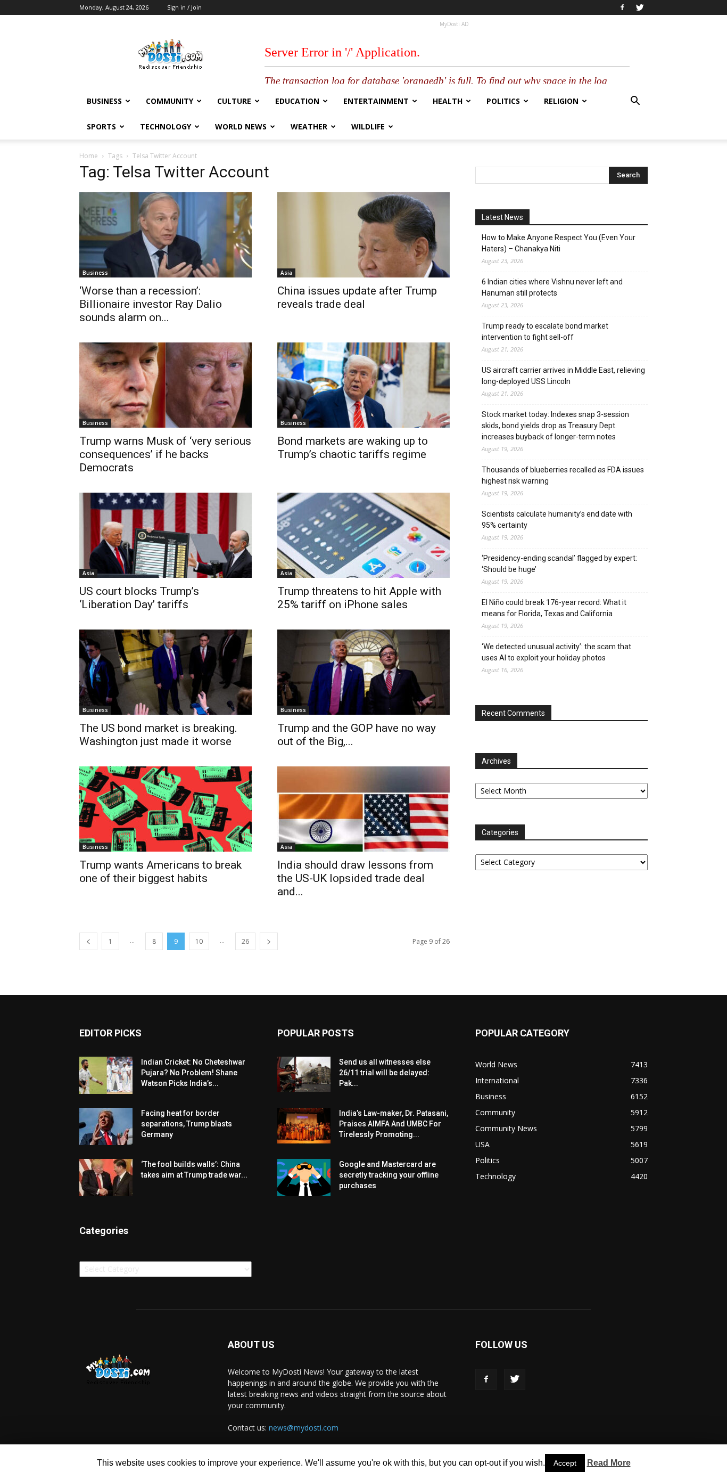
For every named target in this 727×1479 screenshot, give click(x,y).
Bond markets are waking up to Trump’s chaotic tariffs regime (352, 448)
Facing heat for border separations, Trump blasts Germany (186, 1124)
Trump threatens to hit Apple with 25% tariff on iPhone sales (359, 598)
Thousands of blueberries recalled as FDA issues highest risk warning (563, 475)
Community (169, 101)
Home (88, 155)
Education (297, 101)
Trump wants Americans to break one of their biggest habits (160, 872)
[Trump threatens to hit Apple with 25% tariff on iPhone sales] (363, 535)
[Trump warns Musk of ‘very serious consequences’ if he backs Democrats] (165, 385)
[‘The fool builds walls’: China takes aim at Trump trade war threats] (106, 1177)
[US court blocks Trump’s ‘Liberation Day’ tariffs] (165, 535)
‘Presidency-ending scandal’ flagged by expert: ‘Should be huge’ (559, 564)
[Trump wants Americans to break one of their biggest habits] (165, 809)
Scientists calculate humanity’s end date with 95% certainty (557, 519)
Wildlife (368, 126)
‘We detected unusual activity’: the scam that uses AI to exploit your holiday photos (556, 652)
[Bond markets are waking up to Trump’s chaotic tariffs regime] (363, 385)
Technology (165, 126)
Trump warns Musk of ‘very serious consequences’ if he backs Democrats (165, 454)
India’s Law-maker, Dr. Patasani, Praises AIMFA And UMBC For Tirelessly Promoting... (393, 1124)
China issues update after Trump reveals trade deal (357, 297)
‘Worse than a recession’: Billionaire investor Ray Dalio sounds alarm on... (150, 304)
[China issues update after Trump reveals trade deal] (363, 234)
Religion (561, 101)
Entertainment (376, 101)
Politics (503, 101)
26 (245, 941)
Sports (101, 126)
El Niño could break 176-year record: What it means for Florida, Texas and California (554, 608)
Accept (564, 1463)
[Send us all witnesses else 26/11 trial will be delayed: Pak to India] (304, 1074)
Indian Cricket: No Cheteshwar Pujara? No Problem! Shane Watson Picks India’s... (193, 1073)
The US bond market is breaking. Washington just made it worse (158, 735)
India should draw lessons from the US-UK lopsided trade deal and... (355, 878)
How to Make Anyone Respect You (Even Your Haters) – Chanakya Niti (558, 243)
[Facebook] (622, 7)
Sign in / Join (184, 7)
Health (447, 101)
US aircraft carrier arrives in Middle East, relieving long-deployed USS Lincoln (563, 376)
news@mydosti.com (303, 1428)
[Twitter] (640, 7)
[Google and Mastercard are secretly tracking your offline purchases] (304, 1177)
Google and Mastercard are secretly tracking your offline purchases (389, 1175)
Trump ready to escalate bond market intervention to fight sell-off (545, 331)
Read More (609, 1462)
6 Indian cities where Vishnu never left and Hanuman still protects (552, 287)
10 (199, 941)
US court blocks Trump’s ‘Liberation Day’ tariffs (139, 598)
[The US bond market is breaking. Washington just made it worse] (165, 672)
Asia (286, 272)
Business (104, 101)
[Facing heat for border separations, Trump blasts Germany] (106, 1126)
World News (241, 126)
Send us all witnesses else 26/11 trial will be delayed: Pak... (385, 1073)
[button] (635, 102)
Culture (234, 101)
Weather (309, 126)
